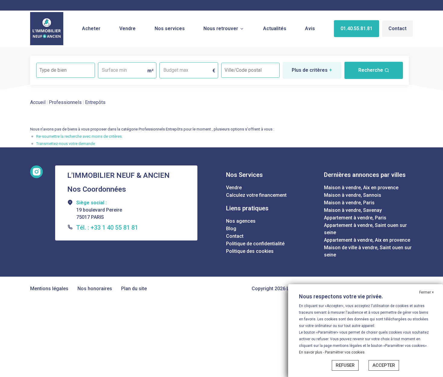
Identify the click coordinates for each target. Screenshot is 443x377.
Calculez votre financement (256, 195)
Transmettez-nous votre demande (65, 143)
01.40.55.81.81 (356, 28)
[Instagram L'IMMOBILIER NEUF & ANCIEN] (36, 171)
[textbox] (65, 68)
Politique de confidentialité (255, 244)
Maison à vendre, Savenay (353, 210)
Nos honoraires (94, 288)
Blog (231, 228)
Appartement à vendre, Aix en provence (367, 240)
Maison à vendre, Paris (349, 203)
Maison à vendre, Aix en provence (361, 187)
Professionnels (65, 102)
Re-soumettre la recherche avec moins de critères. (79, 136)
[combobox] (65, 70)
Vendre (127, 28)
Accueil (38, 102)
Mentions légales (49, 288)
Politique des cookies (250, 251)
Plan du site (134, 288)
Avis (310, 28)
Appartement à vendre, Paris (355, 218)
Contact (397, 28)
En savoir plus (311, 352)
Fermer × (426, 292)
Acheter (91, 28)
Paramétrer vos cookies (345, 352)
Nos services (170, 28)
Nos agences (241, 221)
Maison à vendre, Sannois (352, 195)
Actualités (274, 28)
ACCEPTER (383, 365)
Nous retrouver (220, 28)
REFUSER (345, 365)
